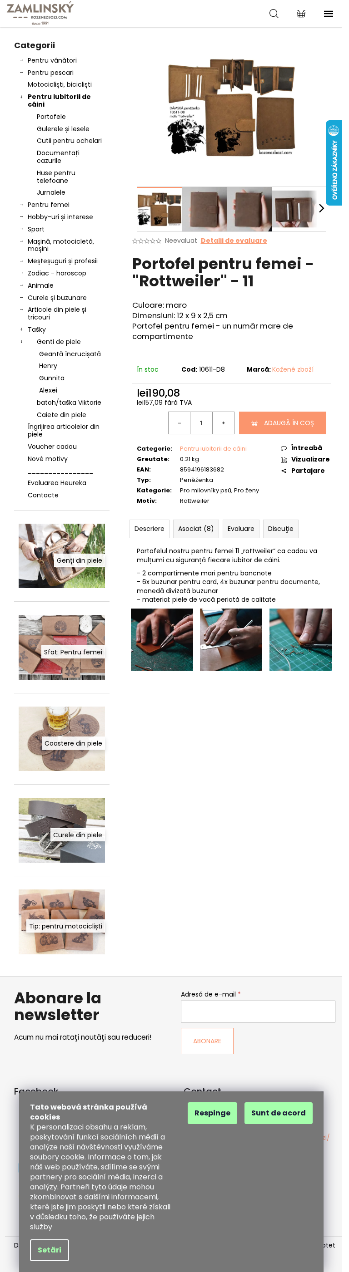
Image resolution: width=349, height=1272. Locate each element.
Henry (48, 365)
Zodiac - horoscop (57, 273)
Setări (49, 1250)
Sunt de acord (278, 1113)
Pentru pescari (51, 72)
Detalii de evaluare (234, 240)
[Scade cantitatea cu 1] (179, 423)
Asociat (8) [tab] (196, 528)
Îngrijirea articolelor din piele (64, 430)
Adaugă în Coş (289, 422)
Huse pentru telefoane (56, 176)
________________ (60, 470)
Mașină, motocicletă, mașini (61, 245)
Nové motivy (48, 458)
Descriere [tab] (150, 528)
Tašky (37, 329)
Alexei (48, 390)
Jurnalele (51, 192)
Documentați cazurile (58, 156)
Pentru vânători (52, 60)
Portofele (51, 116)
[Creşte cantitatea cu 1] (223, 423)
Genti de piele (59, 341)
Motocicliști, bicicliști (60, 84)
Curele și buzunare (57, 297)
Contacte (43, 495)
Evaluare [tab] (241, 528)
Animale (41, 285)
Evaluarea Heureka (57, 482)
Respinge (212, 1113)
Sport (36, 229)
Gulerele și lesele (63, 128)
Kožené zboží (293, 369)
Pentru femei (49, 204)
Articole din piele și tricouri (57, 313)
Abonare (207, 1041)
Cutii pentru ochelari (69, 140)
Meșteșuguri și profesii (63, 260)
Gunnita (52, 378)
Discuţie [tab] (281, 528)
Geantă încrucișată (70, 354)
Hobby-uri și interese (60, 216)
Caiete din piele (61, 414)
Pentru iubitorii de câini (59, 100)
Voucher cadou (52, 446)
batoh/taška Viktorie (69, 402)
